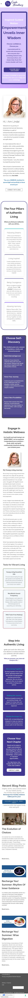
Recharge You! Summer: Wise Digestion (10, 935)
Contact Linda (14, 770)
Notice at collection (4, 996)
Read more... (6, 858)
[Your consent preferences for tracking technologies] (25, 995)
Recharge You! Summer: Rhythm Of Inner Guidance (13, 885)
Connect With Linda (14, 189)
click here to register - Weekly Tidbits (14, 802)
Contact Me (18, 987)
